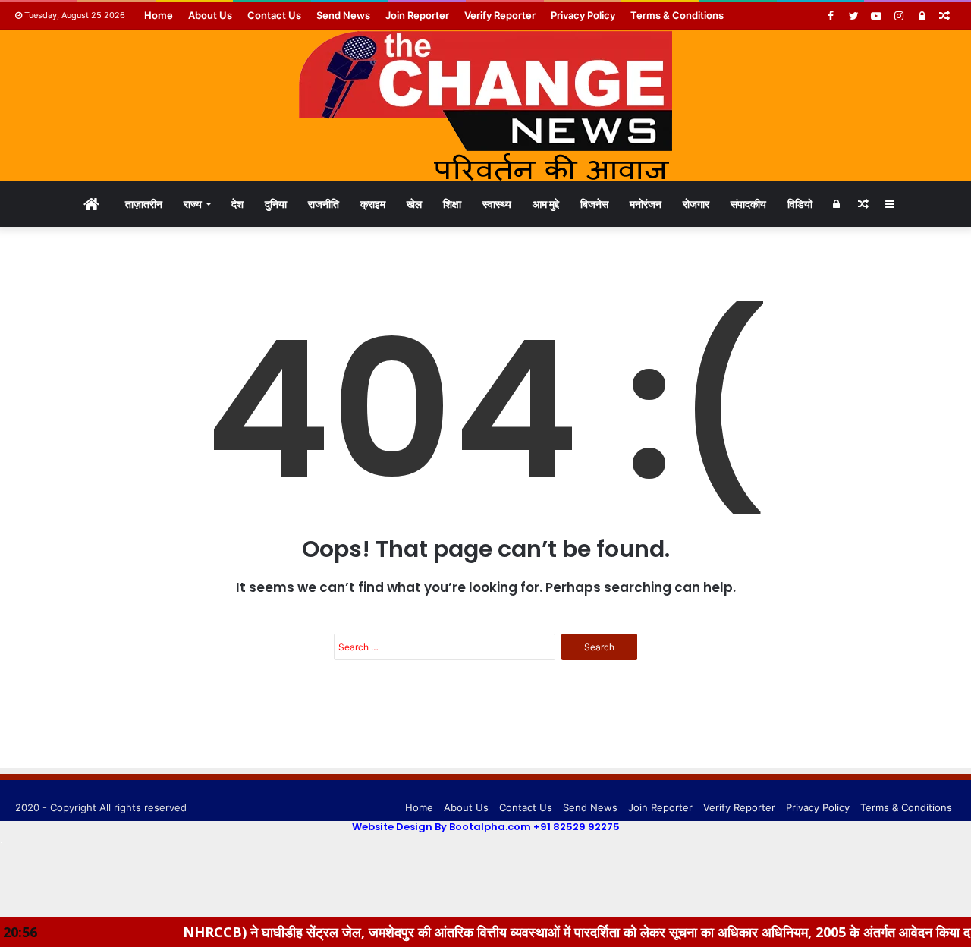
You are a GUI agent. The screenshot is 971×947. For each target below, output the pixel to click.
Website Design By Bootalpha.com (441, 827)
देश (237, 203)
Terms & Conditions (677, 15)
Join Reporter (417, 15)
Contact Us (274, 15)
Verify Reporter (500, 15)
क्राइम (372, 203)
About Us (210, 15)
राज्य (193, 203)
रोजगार (696, 203)
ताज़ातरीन (143, 203)
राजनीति (323, 203)
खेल (414, 203)
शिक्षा (452, 203)
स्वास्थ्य (496, 203)
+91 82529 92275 (576, 827)
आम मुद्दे (546, 203)
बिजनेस (594, 203)
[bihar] (485, 105)
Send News (343, 15)
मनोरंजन (645, 203)
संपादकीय (748, 203)
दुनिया (276, 203)
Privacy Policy (583, 15)
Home (158, 15)
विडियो (799, 203)
